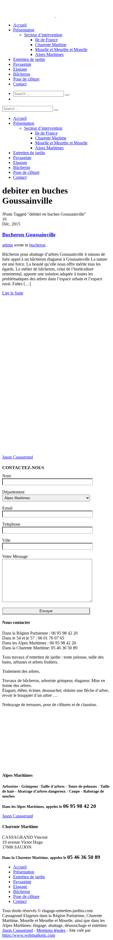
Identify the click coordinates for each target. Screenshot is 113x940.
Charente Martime (50, 44)
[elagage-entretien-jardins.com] (55, 15)
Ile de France (46, 39)
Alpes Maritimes (49, 54)
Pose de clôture (26, 79)
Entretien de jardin (29, 59)
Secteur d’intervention (43, 34)
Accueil (20, 25)
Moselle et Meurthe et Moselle (61, 49)
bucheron (37, 245)
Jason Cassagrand (17, 457)
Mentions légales (51, 930)
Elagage (20, 69)
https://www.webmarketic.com (28, 935)
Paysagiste (22, 64)
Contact (20, 84)
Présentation (23, 30)
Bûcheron (21, 74)
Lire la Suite (12, 293)
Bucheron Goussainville (28, 234)
